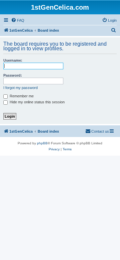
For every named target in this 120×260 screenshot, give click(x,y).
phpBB (42, 143)
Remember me (21, 96)
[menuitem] (17, 20)
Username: (12, 60)
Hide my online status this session (37, 102)
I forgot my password (20, 88)
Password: (12, 75)
